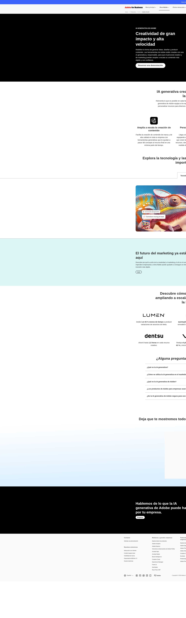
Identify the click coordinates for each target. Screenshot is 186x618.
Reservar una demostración (150, 65)
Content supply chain (129, 553)
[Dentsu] (154, 336)
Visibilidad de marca (129, 555)
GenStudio (155, 567)
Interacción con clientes (130, 550)
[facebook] (137, 575)
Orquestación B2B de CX (130, 558)
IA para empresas (128, 561)
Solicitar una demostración (131, 541)
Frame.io (154, 564)
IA (139, 12)
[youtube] (150, 575)
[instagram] (140, 575)
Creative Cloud (156, 559)
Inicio (126, 12)
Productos (133, 12)
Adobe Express (156, 546)
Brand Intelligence (157, 556)
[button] (128, 575)
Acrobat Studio (156, 554)
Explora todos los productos (159, 541)
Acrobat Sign (155, 551)
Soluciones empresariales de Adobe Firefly (163, 549)
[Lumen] (154, 315)
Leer (138, 272)
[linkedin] (147, 575)
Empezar (140, 517)
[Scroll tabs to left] (1, 175)
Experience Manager (157, 562)
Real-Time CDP (156, 570)
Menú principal (150, 7)
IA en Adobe (164, 7)
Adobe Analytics (156, 543)
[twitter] (144, 575)
